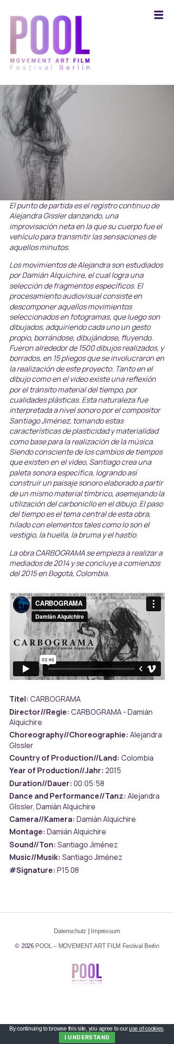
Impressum (105, 931)
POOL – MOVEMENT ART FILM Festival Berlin (97, 945)
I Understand (87, 1037)
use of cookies (146, 1028)
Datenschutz (70, 931)
